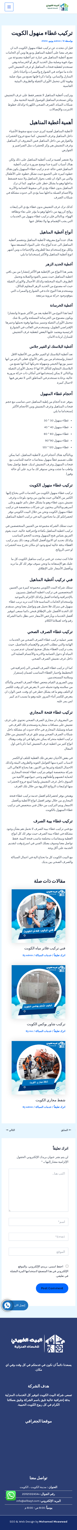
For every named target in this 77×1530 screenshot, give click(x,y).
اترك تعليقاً (59, 955)
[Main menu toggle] (9, 7)
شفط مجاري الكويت (50, 1100)
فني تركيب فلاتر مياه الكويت (44, 948)
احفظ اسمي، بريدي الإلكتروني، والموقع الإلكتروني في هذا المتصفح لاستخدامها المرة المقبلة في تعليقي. (39, 1271)
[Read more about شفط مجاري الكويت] (38, 1067)
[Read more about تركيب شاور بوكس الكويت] (38, 991)
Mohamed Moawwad (53, 1521)
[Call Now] (7, 1305)
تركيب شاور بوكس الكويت (46, 1024)
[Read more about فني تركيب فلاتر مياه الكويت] (38, 915)
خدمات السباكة (43, 955)
